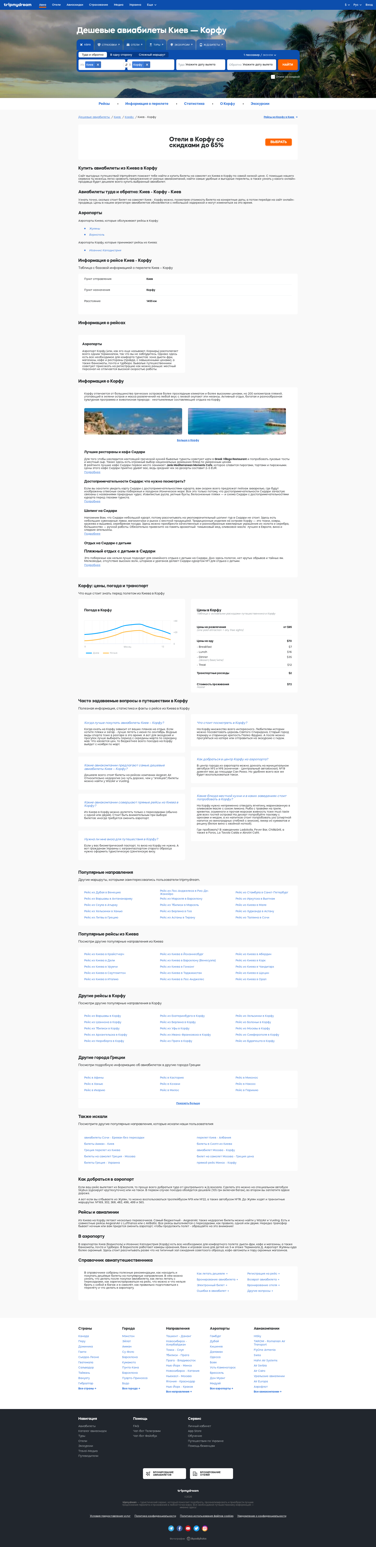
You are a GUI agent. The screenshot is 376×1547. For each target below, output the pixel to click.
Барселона (130, 1357)
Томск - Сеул (175, 1349)
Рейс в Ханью (93, 1083)
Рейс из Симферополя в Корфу (257, 1034)
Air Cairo (259, 1370)
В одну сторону (121, 54)
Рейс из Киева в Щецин (252, 973)
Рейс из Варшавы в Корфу (102, 1015)
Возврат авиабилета (262, 1279)
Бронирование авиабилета (216, 1279)
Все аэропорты (220, 1388)
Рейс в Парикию (247, 1090)
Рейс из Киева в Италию (101, 979)
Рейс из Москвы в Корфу (253, 1028)
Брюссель (217, 1372)
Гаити (82, 1351)
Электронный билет (211, 1285)
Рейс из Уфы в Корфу (174, 1028)
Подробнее (92, 472)
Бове (213, 1362)
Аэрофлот (261, 1386)
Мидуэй (215, 1383)
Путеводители (88, 1455)
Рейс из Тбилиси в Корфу (101, 1028)
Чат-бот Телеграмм (147, 1431)
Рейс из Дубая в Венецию (102, 892)
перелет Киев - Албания (214, 1137)
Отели (82, 1441)
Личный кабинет (199, 1426)
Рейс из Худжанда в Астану (255, 911)
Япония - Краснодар (180, 1381)
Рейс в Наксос (246, 1083)
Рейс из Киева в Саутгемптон (105, 973)
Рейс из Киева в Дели (99, 960)
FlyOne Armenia (265, 1349)
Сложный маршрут (152, 54)
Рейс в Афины (94, 1077)
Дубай (214, 1341)
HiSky (257, 1336)
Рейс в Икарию (94, 1090)
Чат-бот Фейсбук (145, 1435)
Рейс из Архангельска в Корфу (105, 1034)
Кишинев (216, 1346)
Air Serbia (260, 1365)
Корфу (129, 117)
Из (82, 64)
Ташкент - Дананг (178, 1336)
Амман (127, 1346)
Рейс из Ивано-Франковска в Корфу (185, 1034)
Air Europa (261, 1381)
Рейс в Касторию (172, 1077)
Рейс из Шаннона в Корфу (102, 1022)
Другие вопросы (259, 1290)
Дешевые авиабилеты (94, 117)
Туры (81, 1435)
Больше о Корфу (188, 440)
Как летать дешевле (211, 1273)
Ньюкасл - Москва (179, 1376)
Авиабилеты (87, 1426)
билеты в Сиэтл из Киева (214, 1143)
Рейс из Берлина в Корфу (178, 1022)
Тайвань (84, 1372)
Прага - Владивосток (181, 1360)
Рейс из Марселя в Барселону (181, 898)
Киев (117, 117)
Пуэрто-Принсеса (134, 1378)
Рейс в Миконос (247, 1077)
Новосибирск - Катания (182, 1370)
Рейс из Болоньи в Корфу (253, 1022)
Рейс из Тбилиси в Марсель (179, 905)
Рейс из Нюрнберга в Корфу (104, 1041)
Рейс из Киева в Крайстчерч (104, 954)
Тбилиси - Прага (177, 1355)
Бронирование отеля (262, 1285)
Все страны (86, 1388)
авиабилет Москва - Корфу (216, 1150)
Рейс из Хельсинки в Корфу (255, 1015)
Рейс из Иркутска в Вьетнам (255, 898)
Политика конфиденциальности (155, 1516)
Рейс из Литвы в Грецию (101, 917)
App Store (195, 1431)
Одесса (215, 1357)
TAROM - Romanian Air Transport (269, 1343)
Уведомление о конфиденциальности (261, 1516)
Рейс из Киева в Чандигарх (255, 966)
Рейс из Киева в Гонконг (177, 966)
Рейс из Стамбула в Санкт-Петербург (262, 892)
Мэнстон (128, 1336)
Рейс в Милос (169, 1090)
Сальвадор (86, 1367)
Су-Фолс (128, 1351)
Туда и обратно (93, 54)
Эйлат (126, 1341)
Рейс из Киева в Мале (251, 905)
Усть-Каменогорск (223, 1367)
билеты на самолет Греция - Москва (109, 1156)
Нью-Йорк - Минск (179, 1365)
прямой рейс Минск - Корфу (216, 1162)
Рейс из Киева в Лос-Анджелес (182, 979)
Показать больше (188, 1103)
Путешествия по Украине (206, 1441)
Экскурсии (85, 1445)
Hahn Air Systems (265, 1360)
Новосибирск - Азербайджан (176, 1343)
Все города (130, 1388)
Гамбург (215, 1336)
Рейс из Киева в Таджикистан (181, 973)
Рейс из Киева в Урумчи (101, 966)
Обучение (195, 1435)
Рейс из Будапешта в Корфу (255, 1041)
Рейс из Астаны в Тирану (177, 917)
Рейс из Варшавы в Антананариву (108, 898)
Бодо (125, 1383)
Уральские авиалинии (269, 1376)
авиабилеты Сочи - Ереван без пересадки (114, 1137)
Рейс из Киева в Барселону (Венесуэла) (188, 960)
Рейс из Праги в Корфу (176, 1041)
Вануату (84, 1378)
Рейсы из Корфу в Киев (279, 117)
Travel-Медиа (88, 1451)
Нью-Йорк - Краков (179, 1386)
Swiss (257, 1355)
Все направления (178, 1391)
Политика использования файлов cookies (206, 1516)
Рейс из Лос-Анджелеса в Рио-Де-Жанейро (184, 892)
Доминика (85, 1346)
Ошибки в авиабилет (212, 1290)
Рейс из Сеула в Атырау (101, 905)
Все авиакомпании (267, 1391)
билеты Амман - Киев (99, 1143)
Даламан (216, 1351)
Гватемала (85, 1362)
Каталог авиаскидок (92, 1431)
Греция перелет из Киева (102, 1150)
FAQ (136, 1426)
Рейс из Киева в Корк (251, 960)
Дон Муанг (217, 1378)
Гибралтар (85, 1383)
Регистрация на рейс (262, 1273)
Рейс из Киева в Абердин (253, 954)
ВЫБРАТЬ (278, 142)
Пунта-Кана (130, 1367)
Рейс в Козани (170, 1083)
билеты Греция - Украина (102, 1162)
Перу (81, 1341)
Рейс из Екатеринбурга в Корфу (182, 1015)
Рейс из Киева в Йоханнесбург (181, 954)
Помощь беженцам (201, 1445)
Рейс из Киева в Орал (251, 979)
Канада (83, 1336)
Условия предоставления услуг (110, 1516)
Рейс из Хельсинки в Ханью (103, 911)
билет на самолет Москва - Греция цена (225, 1156)
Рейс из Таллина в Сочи (252, 917)
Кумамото (129, 1362)
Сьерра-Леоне (88, 1357)
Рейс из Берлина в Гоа (176, 911)
